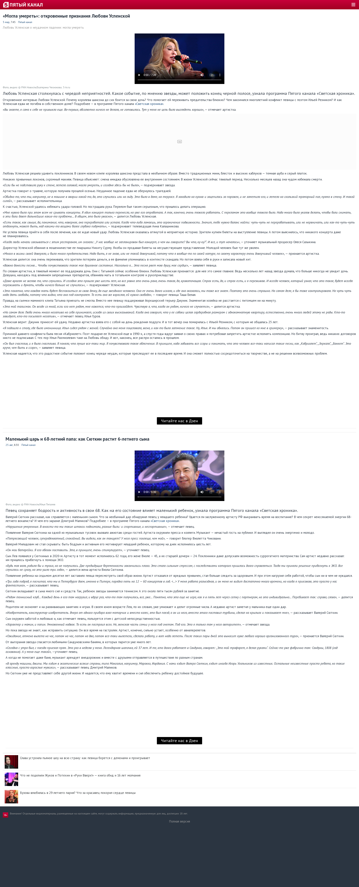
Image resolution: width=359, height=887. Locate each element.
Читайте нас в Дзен (179, 420)
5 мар (6, 22)
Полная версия (179, 821)
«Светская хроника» (149, 104)
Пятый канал (25, 22)
